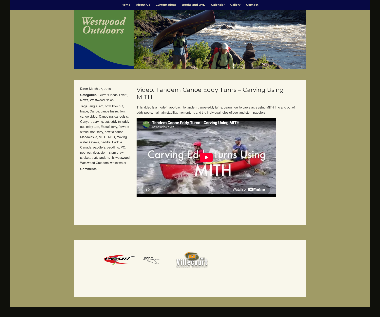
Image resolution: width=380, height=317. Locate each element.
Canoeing (106, 116)
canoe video (88, 116)
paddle (105, 142)
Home (126, 5)
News (84, 100)
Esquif (105, 126)
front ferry (96, 131)
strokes (85, 157)
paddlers (99, 147)
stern (104, 152)
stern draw (116, 152)
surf (94, 157)
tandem (104, 157)
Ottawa (94, 142)
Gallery (235, 5)
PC (123, 147)
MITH (102, 137)
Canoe (94, 111)
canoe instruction (113, 111)
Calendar (218, 5)
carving (98, 121)
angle (93, 106)
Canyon (85, 121)
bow (108, 106)
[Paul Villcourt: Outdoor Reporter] (192, 259)
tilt (112, 157)
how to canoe (114, 131)
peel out (85, 152)
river (96, 152)
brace (84, 111)
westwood (122, 157)
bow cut (117, 106)
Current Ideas (166, 5)
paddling (113, 147)
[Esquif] (121, 259)
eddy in (115, 121)
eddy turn (92, 126)
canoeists (121, 116)
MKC (111, 137)
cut (107, 121)
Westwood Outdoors (94, 162)
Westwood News (102, 100)
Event (123, 94)
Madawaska (88, 137)
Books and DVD (193, 5)
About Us (143, 5)
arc (101, 106)
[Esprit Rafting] (156, 259)
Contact (252, 5)
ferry (114, 126)
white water (118, 162)
